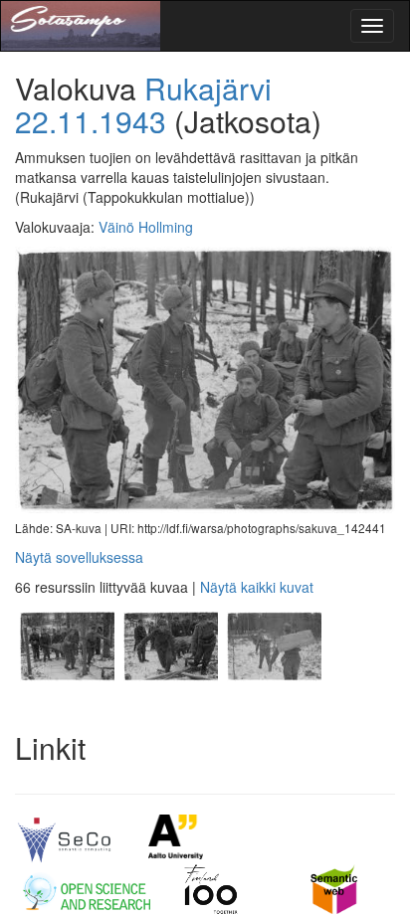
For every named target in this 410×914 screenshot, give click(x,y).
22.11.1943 (90, 120)
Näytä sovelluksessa (79, 557)
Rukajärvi (208, 88)
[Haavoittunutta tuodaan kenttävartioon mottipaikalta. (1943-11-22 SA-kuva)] (66, 700)
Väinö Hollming (146, 227)
